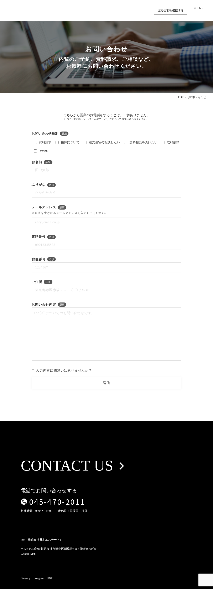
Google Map (28, 553)
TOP (181, 97)
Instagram (38, 578)
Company (25, 578)
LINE (49, 578)
